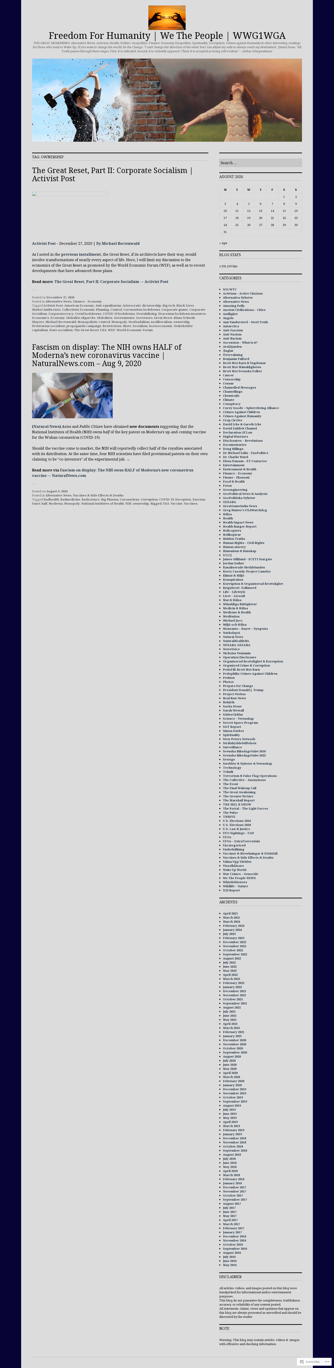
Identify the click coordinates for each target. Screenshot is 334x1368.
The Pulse (230, 812)
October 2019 (233, 1097)
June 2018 (230, 1163)
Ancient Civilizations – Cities (244, 310)
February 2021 (233, 1032)
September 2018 (235, 1150)
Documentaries (235, 445)
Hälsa (227, 514)
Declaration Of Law (237, 432)
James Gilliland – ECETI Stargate (247, 559)
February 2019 (233, 1130)
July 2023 (229, 934)
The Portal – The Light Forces (245, 808)
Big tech (168, 305)
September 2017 (235, 1199)
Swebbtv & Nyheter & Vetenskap (247, 763)
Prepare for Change (238, 686)
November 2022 (234, 946)
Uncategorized (234, 845)
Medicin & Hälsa (235, 608)
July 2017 (229, 1208)
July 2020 (229, 1060)
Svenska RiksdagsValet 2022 (244, 755)
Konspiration (233, 579)
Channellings (232, 391)
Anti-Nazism (232, 334)
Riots (127, 326)
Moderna (56, 503)
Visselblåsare (233, 866)
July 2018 (229, 1159)
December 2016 (234, 1236)
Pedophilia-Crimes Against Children (250, 674)
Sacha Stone (232, 706)
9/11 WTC (230, 289)
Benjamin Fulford (236, 359)
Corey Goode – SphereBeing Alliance (251, 408)
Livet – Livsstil (234, 596)
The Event (230, 784)
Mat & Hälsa (232, 600)
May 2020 (230, 1069)
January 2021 (232, 1036)
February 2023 (233, 938)
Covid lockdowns (88, 314)
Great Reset (163, 318)
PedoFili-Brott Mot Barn (241, 669)
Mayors (38, 322)
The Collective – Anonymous (244, 780)
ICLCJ (227, 555)
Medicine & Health (237, 612)
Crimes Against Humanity (242, 416)
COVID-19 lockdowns (119, 314)
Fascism (198, 499)
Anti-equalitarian (108, 305)
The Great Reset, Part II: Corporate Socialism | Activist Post (112, 174)
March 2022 (231, 979)
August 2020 (232, 1056)
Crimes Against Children (241, 412)
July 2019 (229, 1110)
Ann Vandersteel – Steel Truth (245, 322)
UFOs (227, 837)
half (44, 503)
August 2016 (232, 1253)
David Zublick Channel (240, 428)
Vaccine (176, 503)
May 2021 (230, 1020)
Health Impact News (238, 522)
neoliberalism (161, 322)
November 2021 (234, 995)
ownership (181, 322)
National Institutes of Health (102, 503)
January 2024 (232, 930)
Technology (232, 768)
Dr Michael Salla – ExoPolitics (245, 453)
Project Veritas (234, 694)
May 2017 (230, 1216)
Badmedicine (70, 499)
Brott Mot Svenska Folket (242, 371)
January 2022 (232, 987)
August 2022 (232, 958)
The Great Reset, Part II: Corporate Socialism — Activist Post (111, 281)
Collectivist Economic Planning (85, 309)
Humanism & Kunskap (239, 551)
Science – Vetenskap (238, 718)
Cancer (228, 375)
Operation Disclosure (239, 657)
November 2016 (234, 1240)
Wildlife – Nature (235, 886)
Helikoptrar (232, 535)
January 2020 (232, 1085)
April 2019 (230, 1122)
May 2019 (230, 1118)
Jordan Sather (233, 563)
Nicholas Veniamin (237, 653)
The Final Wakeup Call (239, 788)
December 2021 (234, 991)
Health (228, 518)
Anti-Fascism (233, 330)
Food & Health (234, 481)
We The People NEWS (239, 878)
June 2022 (230, 966)
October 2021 (233, 999)
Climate (228, 400)
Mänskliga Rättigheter (240, 604)
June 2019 (230, 1114)
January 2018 (232, 1183)
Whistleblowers (235, 882)
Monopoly (119, 322)
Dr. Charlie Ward (235, 457)
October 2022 (233, 950)
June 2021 (230, 1016)
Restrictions (112, 326)
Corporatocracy (61, 314)
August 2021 (232, 1007)
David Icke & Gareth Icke (242, 424)
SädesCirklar (233, 714)
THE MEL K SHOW (237, 804)
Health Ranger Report (240, 526)
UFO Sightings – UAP (238, 833)
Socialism (139, 326)
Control (116, 309)
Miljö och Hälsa (235, 624)
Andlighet (230, 314)
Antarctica (231, 326)
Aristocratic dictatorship (141, 305)
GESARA (229, 502)
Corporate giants (175, 309)
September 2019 (235, 1101)
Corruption (149, 499)
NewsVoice (231, 649)
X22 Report (231, 890)
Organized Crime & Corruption (246, 665)
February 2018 (233, 1179)
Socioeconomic (161, 326)
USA (103, 330)
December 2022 (234, 942)
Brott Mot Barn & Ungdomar (244, 363)
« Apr (223, 243)
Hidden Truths (234, 539)
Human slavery (234, 547)
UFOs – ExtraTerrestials (241, 841)
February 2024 (233, 926)
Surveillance (232, 747)
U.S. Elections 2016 (237, 821)
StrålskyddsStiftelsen (239, 743)
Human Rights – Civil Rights (243, 543)
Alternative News (58, 301)
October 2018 (233, 1146)
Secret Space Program (240, 723)
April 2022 (230, 975)
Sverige (229, 759)
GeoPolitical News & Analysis (245, 494)
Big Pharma (110, 499)
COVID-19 (166, 499)
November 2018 (234, 1142)
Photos (228, 682)
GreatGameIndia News (240, 506)
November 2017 (234, 1191)
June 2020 (230, 1065)
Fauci (36, 503)
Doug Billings (233, 449)
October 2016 (233, 1244)
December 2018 (234, 1138)
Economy (57, 318)
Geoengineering (235, 490)
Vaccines (190, 503)
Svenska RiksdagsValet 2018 (244, 751)
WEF (111, 330)
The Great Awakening (239, 792)
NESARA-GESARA (236, 645)
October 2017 (233, 1195)
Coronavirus (129, 499)
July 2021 (229, 1011)
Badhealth (51, 499)
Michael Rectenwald (121, 243)
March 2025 (231, 917)
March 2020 (231, 1077)
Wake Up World (234, 870)
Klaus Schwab (184, 318)
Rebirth (228, 702)
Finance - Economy (87, 301)
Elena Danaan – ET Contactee (245, 461)
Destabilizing (146, 314)
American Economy (79, 305)
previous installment (81, 254)
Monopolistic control (93, 322)
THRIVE (229, 817)
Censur (228, 383)
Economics (40, 318)
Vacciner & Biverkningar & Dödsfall (250, 853)
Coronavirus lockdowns (141, 309)
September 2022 (235, 954)
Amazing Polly (234, 306)
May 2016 (230, 1265)
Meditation (231, 616)
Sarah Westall (233, 710)
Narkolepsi (231, 633)
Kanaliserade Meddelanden (244, 567)
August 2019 (232, 1105)
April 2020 (230, 1073)
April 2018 (230, 1171)
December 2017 (234, 1187)
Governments (124, 318)
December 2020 (234, 1040)
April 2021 (230, 1024)
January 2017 (232, 1232)
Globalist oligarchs (80, 318)
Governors (144, 318)
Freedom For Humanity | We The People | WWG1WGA (167, 35)
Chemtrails (231, 396)
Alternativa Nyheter (238, 297)
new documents (144, 426)
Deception (183, 499)
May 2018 (230, 1167)
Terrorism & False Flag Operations (250, 776)
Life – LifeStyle (234, 592)
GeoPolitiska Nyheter (239, 498)
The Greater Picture (238, 796)
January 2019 (232, 1134)
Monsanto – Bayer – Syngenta (245, 629)
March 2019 (231, 1126)
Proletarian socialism (48, 326)
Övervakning (233, 355)
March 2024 (231, 921)
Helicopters (232, 530)
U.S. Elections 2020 (237, 825)
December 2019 (234, 1089)
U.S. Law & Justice (236, 829)
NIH (128, 503)
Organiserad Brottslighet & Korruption (253, 661)
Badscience (91, 499)
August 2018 (232, 1154)
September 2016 (235, 1249)
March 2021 (231, 1028)
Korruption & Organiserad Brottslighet (253, 584)
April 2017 (230, 1220)
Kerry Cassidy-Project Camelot (247, 571)
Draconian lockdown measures (182, 314)
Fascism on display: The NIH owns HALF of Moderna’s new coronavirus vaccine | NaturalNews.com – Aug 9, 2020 (106, 355)
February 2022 (233, 983)
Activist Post (53, 305)
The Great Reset (86, 330)
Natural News (47, 426)
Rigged (156, 503)
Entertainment (233, 465)
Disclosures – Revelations (243, 441)
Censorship (232, 379)
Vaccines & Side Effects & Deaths (98, 495)
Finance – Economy (237, 473)
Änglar (228, 351)
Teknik (228, 772)
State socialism (61, 330)
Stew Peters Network (239, 739)
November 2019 (234, 1093)
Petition (229, 678)
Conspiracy (232, 404)
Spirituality (231, 735)
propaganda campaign (83, 326)
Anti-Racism (232, 338)
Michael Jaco (232, 620)
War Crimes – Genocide (240, 874)
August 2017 (232, 1204)
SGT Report (232, 727)
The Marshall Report (239, 800)
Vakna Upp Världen (237, 862)
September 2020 (235, 1052)
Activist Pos (43, 243)
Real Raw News (234, 698)
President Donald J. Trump (243, 690)
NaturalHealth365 (236, 641)
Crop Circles (232, 420)
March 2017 (231, 1224)
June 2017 (230, 1212)
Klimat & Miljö (233, 575)
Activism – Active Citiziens (243, 293)
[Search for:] (260, 163)
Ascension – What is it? (240, 342)
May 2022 (230, 971)
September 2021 (235, 1003)
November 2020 (234, 1044)
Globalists (104, 318)
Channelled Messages (239, 387)
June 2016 (230, 1261)
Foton (227, 485)
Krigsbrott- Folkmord (239, 588)
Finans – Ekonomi (236, 477)
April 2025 (230, 913)
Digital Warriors (235, 436)
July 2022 (229, 962)
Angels (228, 318)
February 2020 (233, 1081)
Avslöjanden (232, 346)
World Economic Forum (135, 330)
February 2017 (233, 1228)
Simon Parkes (233, 731)
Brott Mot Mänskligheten (242, 367)
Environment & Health (239, 469)
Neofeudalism (139, 322)
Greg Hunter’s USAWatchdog (245, 510)
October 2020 (233, 1048)
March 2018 (231, 1175)
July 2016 (229, 1257)
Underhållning (233, 849)
